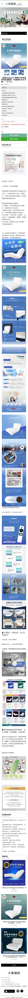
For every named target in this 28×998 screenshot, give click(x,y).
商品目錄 (5, 33)
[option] (14, 56)
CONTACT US (10, 991)
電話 (2, 977)
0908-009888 (7, 979)
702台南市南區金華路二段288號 (11, 984)
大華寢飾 (14, 3)
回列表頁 (14, 965)
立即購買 (15, 139)
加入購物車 (15, 135)
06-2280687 (7, 977)
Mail (2, 981)
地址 (2, 984)
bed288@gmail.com (8, 981)
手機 (2, 979)
